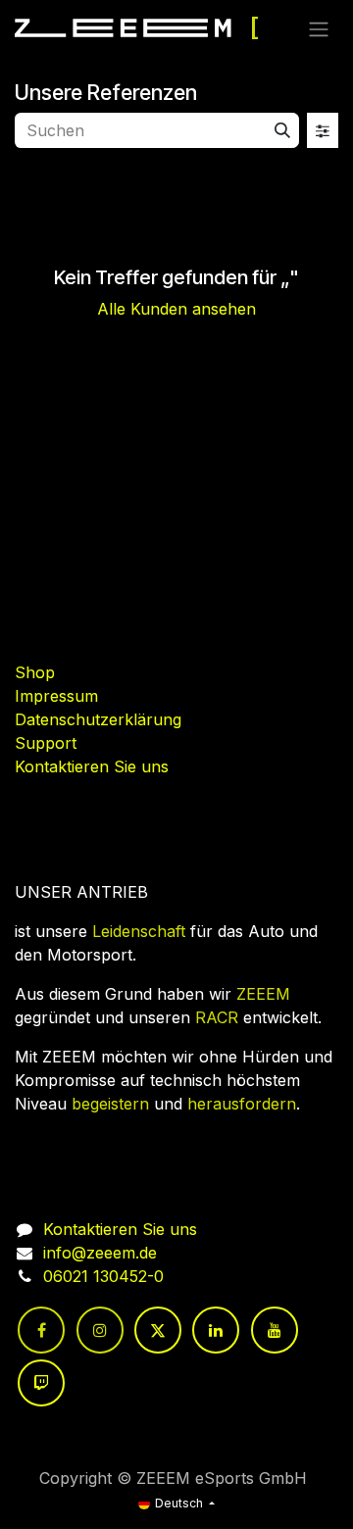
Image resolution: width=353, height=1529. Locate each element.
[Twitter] (157, 1330)
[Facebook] (41, 1330)
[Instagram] (100, 1330)
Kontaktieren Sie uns (92, 766)
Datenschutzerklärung (98, 719)
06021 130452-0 (103, 1276)
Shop (35, 672)
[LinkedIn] (215, 1330)
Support (45, 743)
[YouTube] (274, 1330)
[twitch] (41, 1382)
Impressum (56, 696)
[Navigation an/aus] (318, 28)
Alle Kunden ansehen (176, 309)
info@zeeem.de (100, 1252)
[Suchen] (282, 130)
